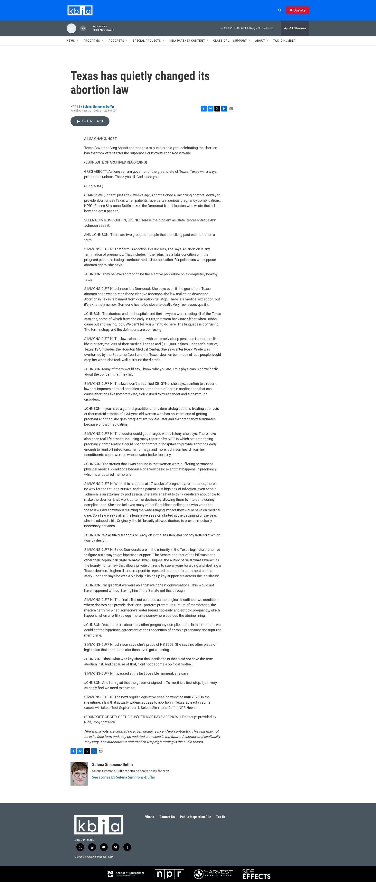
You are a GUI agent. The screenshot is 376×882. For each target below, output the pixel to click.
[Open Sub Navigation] (78, 40)
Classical (221, 40)
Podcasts (116, 40)
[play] (71, 28)
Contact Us (167, 817)
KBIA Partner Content (187, 40)
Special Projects (147, 40)
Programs (91, 40)
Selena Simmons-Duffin (98, 107)
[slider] (89, 28)
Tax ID (220, 817)
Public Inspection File (195, 817)
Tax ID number (284, 40)
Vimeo (149, 817)
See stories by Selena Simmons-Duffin (123, 777)
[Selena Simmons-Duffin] (79, 774)
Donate (299, 10)
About (260, 40)
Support (240, 40)
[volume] (83, 28)
